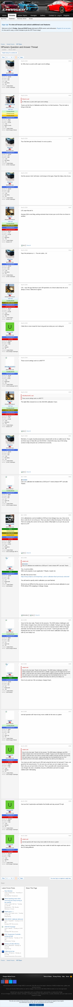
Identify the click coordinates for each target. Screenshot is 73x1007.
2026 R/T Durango (10, 926)
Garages (34, 15)
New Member (8, 891)
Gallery (42, 15)
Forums (12, 15)
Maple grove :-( (9, 911)
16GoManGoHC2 (10, 366)
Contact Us (53, 15)
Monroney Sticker (21, 18)
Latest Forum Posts (8, 888)
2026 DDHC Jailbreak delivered (14, 919)
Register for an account (63, 28)
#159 (70, 801)
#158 (70, 746)
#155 (70, 620)
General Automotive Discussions (13, 956)
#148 (70, 323)
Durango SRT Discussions (11, 924)
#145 (70, 207)
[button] (28, 15)
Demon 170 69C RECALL (12, 944)
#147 (70, 284)
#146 (70, 250)
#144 (70, 173)
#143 (70, 138)
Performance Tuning (10, 941)
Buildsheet (12, 18)
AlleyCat (9, 70)
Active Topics (22, 15)
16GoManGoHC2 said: (28, 395)
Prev (3, 57)
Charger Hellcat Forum (8, 976)
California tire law (9, 951)
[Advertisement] (36, 39)
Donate (31, 18)
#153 (70, 515)
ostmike (4, 49)
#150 (70, 392)
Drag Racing (8, 916)
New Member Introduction (11, 896)
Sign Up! (5, 25)
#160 (70, 835)
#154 (70, 557)
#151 (70, 436)
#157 (70, 711)
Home (4, 15)
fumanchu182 (10, 524)
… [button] (9, 57)
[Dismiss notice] (70, 23)
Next (21, 57)
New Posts (3, 18)
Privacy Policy (57, 976)
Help (63, 976)
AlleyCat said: (25, 99)
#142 (70, 95)
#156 (70, 664)
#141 (70, 61)
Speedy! (9, 216)
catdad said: (25, 561)
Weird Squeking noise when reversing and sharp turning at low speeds (13, 900)
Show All (29, 245)
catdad (10, 486)
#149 (70, 357)
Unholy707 (10, 332)
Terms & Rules (48, 976)
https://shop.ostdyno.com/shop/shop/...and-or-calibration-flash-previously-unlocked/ (45, 576)
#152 (70, 476)
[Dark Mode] (71, 14)
